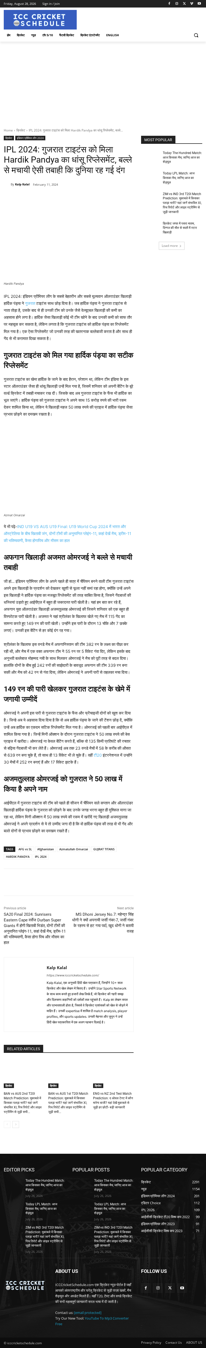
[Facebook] (169, 4)
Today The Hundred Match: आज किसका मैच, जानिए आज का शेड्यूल (182, 157)
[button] (196, 35)
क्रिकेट (20, 130)
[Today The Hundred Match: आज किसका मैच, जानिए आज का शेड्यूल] (150, 157)
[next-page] (15, 1124)
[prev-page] (7, 1124)
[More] (91, 198)
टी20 (98, 755)
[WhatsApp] (78, 198)
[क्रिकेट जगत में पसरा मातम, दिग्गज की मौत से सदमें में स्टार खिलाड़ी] (150, 227)
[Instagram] (177, 4)
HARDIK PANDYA (18, 857)
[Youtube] (199, 4)
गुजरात (30, 303)
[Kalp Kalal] (7, 184)
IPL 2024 (40, 857)
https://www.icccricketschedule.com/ (73, 975)
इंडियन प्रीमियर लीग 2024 (30, 138)
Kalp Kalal (22, 184)
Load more (170, 245)
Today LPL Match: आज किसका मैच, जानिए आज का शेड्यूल (178, 177)
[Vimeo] (192, 4)
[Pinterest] (66, 198)
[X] (184, 4)
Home (8, 130)
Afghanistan (45, 849)
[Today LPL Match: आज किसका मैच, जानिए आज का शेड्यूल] (150, 177)
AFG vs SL (25, 849)
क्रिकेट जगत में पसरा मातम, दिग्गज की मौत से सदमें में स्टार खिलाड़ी (180, 228)
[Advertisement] (103, 81)
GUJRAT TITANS (104, 849)
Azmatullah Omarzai (73, 849)
